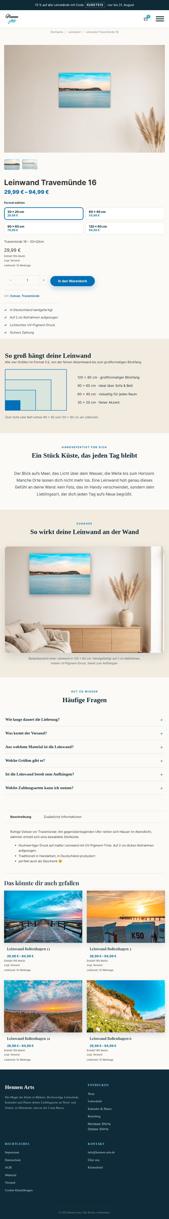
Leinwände (95, 1101)
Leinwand (74, 32)
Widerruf (10, 1175)
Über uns (94, 1160)
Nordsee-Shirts (99, 1124)
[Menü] (160, 18)
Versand (15, 260)
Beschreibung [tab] (20, 817)
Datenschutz (13, 1160)
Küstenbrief (95, 1167)
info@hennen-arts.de (101, 1152)
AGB (8, 1167)
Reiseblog (94, 1116)
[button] (84, 719)
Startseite (56, 32)
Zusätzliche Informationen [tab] (63, 817)
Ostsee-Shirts (98, 1129)
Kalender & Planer (100, 1108)
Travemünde (30, 296)
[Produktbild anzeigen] (84, 99)
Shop (91, 1093)
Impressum (12, 1152)
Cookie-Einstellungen (19, 1190)
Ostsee (15, 296)
